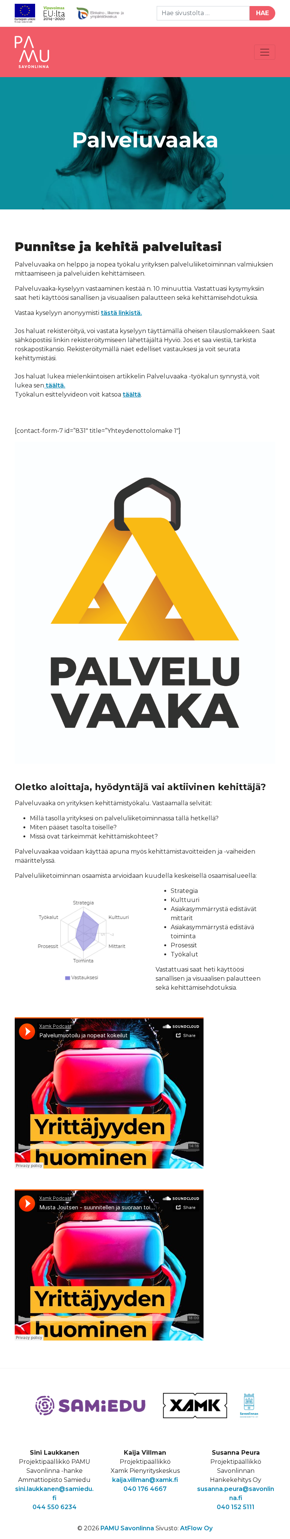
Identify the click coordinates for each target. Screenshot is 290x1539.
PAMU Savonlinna (127, 1528)
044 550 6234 (54, 1507)
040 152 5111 (236, 1507)
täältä (132, 394)
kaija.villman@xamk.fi (145, 1479)
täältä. (54, 385)
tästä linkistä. (121, 312)
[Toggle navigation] (264, 52)
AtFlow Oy (196, 1528)
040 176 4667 (145, 1489)
